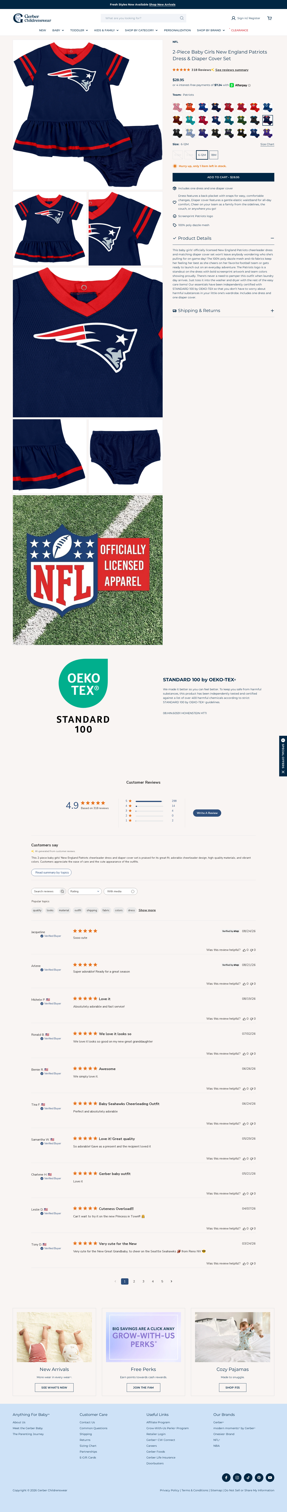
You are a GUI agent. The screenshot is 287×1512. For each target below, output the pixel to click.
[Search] (181, 18)
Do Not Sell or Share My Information (249, 1490)
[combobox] (143, 18)
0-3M (178, 156)
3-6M (190, 156)
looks (50, 910)
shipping (92, 910)
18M (213, 155)
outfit (78, 910)
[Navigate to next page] (171, 1281)
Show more (147, 910)
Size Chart (267, 144)
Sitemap (216, 1490)
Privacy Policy (169, 1490)
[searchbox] (45, 891)
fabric (106, 910)
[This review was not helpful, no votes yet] (251, 950)
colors (119, 910)
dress (131, 910)
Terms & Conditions (195, 1490)
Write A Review (207, 813)
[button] (283, 756)
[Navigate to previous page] (115, 1281)
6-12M (202, 155)
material (64, 910)
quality (37, 910)
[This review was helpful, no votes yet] (244, 950)
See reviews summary (231, 70)
